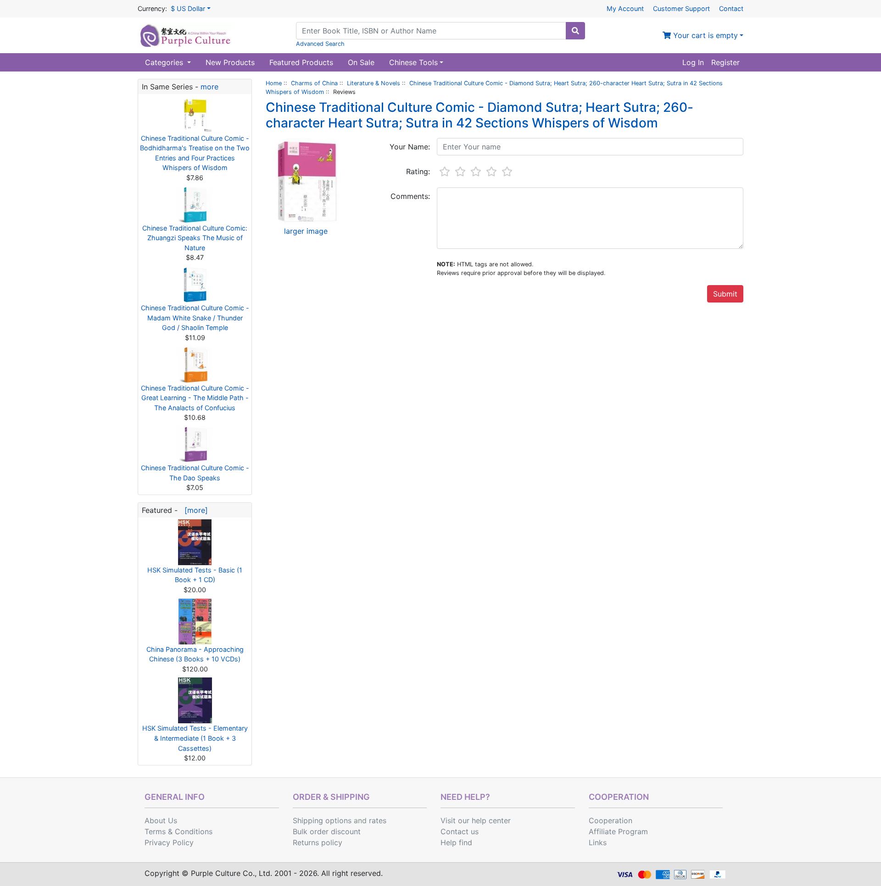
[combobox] (431, 30)
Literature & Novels (373, 83)
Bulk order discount (327, 831)
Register (725, 62)
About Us (161, 820)
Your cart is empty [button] (704, 35)
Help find (456, 842)
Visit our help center (475, 820)
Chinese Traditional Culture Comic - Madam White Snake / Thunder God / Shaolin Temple (195, 317)
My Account (625, 8)
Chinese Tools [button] (413, 62)
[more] (194, 510)
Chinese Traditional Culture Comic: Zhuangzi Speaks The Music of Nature (194, 238)
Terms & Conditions (178, 831)
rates (377, 820)
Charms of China (314, 83)
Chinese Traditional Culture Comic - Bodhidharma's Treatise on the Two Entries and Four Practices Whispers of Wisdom (195, 153)
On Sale (361, 62)
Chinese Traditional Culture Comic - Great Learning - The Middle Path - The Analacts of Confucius (195, 398)
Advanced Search (320, 43)
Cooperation (610, 820)
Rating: (418, 171)
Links (598, 842)
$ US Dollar (188, 8)
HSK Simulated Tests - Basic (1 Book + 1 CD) (194, 575)
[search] (575, 30)
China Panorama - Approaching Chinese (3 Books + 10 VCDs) (195, 654)
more (209, 86)
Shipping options (322, 820)
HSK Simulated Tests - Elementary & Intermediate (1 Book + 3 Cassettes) (195, 738)
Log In (693, 62)
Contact (731, 8)
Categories (165, 62)
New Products (230, 62)
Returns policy (317, 842)
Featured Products (301, 62)
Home (274, 83)
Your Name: (410, 146)
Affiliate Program (618, 831)
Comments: (410, 196)
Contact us (459, 831)
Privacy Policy (169, 842)
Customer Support (681, 8)
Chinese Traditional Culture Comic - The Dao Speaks (195, 473)
